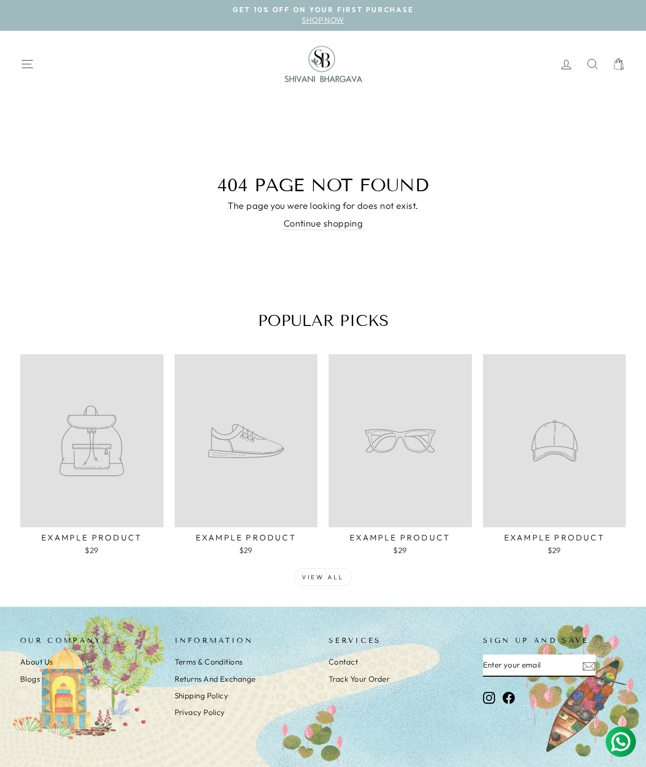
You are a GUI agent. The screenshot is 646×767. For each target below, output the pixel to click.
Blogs (30, 679)
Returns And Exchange (215, 679)
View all (323, 577)
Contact (343, 662)
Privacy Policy (200, 712)
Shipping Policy (202, 695)
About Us (36, 662)
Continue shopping (323, 223)
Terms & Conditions (209, 662)
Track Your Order (359, 679)
